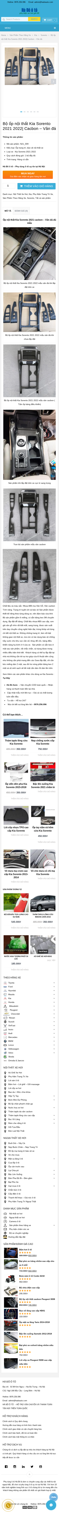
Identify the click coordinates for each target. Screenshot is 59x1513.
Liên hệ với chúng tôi (19, 1504)
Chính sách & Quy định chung (15, 1421)
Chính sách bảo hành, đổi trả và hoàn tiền (20, 1433)
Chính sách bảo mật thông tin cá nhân (18, 1437)
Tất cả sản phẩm (43, 198)
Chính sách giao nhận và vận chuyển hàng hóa (22, 1429)
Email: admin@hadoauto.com (40, 2)
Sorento (44, 35)
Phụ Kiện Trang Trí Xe (43, 194)
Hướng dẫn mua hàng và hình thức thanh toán (22, 1425)
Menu (8, 28)
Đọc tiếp (51, 960)
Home (3, 35)
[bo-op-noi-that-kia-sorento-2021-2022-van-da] (29, 84)
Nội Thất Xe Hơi (20, 194)
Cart (51, 20)
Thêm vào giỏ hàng (38, 186)
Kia (35, 35)
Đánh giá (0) (21, 211)
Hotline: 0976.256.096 (16, 2)
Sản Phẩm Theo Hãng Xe (20, 35)
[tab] (8, 211)
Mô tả (8, 211)
